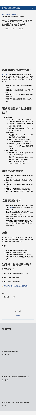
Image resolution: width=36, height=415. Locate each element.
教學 (13, 297)
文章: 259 (18, 315)
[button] (32, 8)
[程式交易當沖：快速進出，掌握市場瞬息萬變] (18, 367)
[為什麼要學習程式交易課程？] (18, 341)
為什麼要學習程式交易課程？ (11, 351)
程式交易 (21, 29)
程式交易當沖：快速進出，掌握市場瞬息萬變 (15, 377)
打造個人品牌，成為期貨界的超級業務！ (16, 286)
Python (10, 207)
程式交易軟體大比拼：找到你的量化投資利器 (15, 402)
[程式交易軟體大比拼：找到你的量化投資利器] (18, 392)
